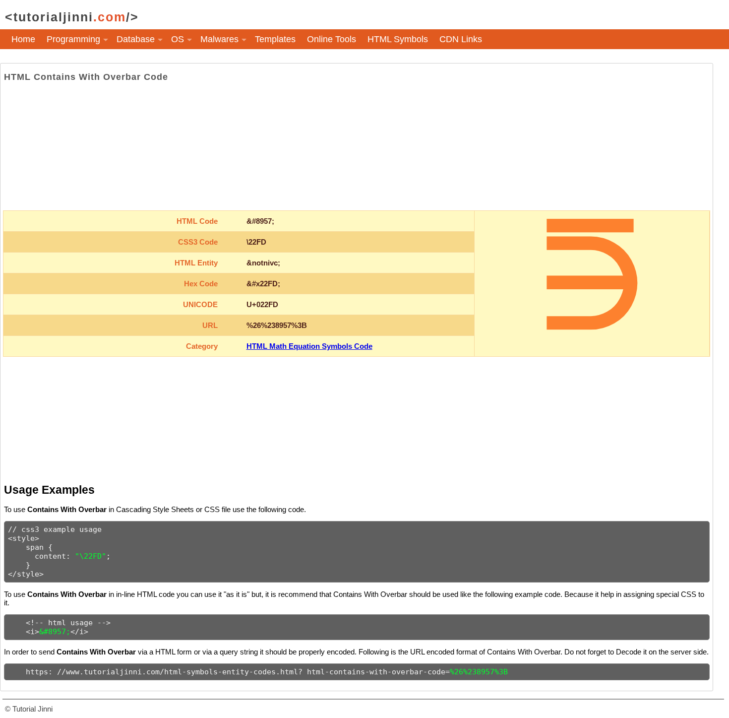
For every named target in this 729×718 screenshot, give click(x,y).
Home (23, 39)
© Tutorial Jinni (29, 709)
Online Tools (331, 39)
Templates (275, 39)
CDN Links (460, 39)
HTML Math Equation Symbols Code (309, 346)
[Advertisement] (356, 146)
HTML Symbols (397, 39)
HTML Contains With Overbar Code (86, 77)
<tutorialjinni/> (72, 17)
